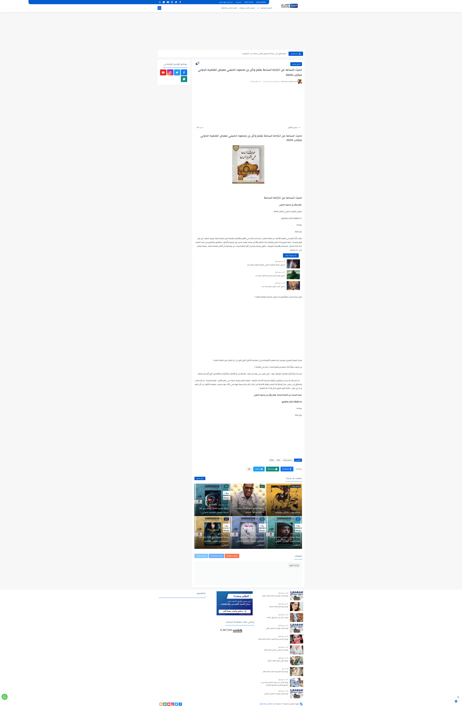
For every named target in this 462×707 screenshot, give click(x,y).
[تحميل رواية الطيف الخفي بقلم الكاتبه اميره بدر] (293, 263)
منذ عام (284, 669)
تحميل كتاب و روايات (247, 8)
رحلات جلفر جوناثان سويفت (287, 512)
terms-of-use (248, 2)
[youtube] (167, 2)
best (278, 460)
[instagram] (171, 2)
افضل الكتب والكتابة (229, 8)
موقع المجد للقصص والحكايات (270, 703)
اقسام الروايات (266, 8)
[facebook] (180, 2)
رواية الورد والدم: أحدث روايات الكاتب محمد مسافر (250, 510)
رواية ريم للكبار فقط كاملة (278, 606)
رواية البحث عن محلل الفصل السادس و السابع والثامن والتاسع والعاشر (274, 684)
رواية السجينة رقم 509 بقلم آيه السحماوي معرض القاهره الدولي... (213, 541)
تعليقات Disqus (201, 555)
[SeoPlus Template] (301, 703)
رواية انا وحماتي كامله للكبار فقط (276, 650)
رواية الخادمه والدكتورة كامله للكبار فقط (273, 639)
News (272, 460)
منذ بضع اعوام (279, 261)
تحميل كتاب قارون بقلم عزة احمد (273, 286)
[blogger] (161, 704)
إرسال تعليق (294, 565)
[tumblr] (159, 2)
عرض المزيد (200, 478)
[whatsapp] (163, 2)
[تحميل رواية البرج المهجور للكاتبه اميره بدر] (293, 274)
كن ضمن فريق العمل (226, 2)
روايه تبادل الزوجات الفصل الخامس (276, 693)
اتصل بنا (238, 2)
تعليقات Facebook (216, 555)
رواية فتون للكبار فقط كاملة (278, 660)
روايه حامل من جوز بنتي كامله (277, 617)
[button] (286, 469)
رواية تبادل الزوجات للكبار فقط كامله (275, 596)
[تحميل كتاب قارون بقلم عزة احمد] (293, 285)
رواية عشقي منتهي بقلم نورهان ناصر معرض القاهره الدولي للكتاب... (284, 541)
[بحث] (159, 8)
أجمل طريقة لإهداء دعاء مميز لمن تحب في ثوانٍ (268, 53)
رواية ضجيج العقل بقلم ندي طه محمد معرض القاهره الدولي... (213, 510)
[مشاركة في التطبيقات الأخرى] (249, 469)
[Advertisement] (231, 31)
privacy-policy (261, 2)
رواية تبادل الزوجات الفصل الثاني (277, 628)
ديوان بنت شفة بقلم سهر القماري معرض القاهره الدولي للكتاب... (250, 541)
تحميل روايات (296, 64)
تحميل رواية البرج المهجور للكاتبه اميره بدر (270, 275)
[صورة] (296, 595)
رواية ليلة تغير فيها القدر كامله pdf (275, 671)
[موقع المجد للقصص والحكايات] (289, 5)
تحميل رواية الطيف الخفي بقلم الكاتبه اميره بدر (266, 265)
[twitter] (176, 2)
